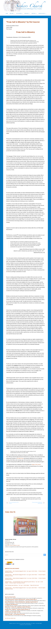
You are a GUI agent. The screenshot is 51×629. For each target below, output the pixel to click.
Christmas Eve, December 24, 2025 (12, 611)
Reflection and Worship (12, 568)
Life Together (19, 13)
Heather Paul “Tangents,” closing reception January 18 (17, 609)
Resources (27, 13)
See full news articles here (10, 618)
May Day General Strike (10, 597)
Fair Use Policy (28, 624)
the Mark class (20, 458)
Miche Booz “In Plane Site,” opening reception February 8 (17, 606)
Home (7, 13)
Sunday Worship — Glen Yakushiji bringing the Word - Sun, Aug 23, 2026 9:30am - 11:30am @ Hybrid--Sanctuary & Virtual (25, 572)
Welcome (11, 13)
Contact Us (22, 624)
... (42, 598)
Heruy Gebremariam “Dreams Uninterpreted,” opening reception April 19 (21, 601)
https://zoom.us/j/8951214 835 (13, 545)
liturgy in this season (36, 464)
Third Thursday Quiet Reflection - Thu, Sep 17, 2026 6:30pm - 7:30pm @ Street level (22, 585)
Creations (34, 13)
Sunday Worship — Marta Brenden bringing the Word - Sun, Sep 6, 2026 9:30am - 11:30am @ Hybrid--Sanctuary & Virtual (25, 579)
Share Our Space (41, 13)
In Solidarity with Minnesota (11, 604)
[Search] (44, 555)
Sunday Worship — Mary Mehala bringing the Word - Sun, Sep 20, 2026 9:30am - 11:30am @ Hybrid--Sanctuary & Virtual (25, 588)
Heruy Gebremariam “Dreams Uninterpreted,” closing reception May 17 (21, 599)
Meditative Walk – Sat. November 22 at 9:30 (15, 614)
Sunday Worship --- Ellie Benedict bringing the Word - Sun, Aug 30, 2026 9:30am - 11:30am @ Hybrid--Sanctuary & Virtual (25, 575)
